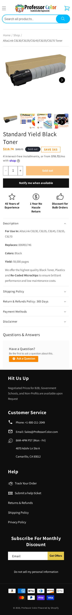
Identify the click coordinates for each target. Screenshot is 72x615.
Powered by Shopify (48, 607)
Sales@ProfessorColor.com (41, 432)
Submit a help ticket (28, 493)
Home (6, 35)
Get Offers (56, 555)
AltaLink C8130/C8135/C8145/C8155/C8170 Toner (32, 40)
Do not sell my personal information (36, 572)
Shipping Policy (18, 512)
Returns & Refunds (20, 503)
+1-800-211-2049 (35, 422)
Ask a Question (25, 358)
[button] (67, 8)
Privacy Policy (17, 522)
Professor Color (29, 607)
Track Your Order (26, 483)
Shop (16, 35)
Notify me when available (36, 183)
